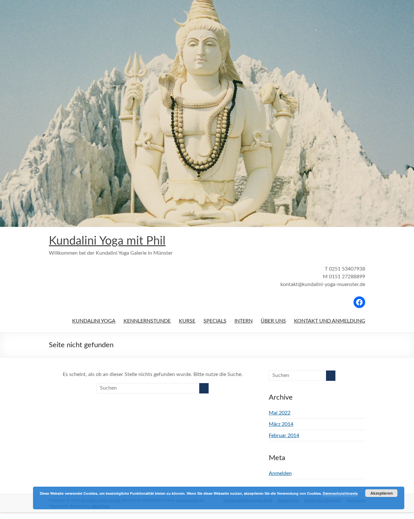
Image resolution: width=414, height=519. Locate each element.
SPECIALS (214, 321)
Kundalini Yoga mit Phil (107, 241)
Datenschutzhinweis (340, 493)
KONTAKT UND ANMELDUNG (329, 321)
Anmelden (280, 473)
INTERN (243, 321)
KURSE (187, 321)
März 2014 (281, 424)
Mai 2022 (279, 412)
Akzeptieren (381, 493)
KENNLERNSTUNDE (147, 321)
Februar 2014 (284, 435)
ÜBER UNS (273, 321)
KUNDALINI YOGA (93, 321)
